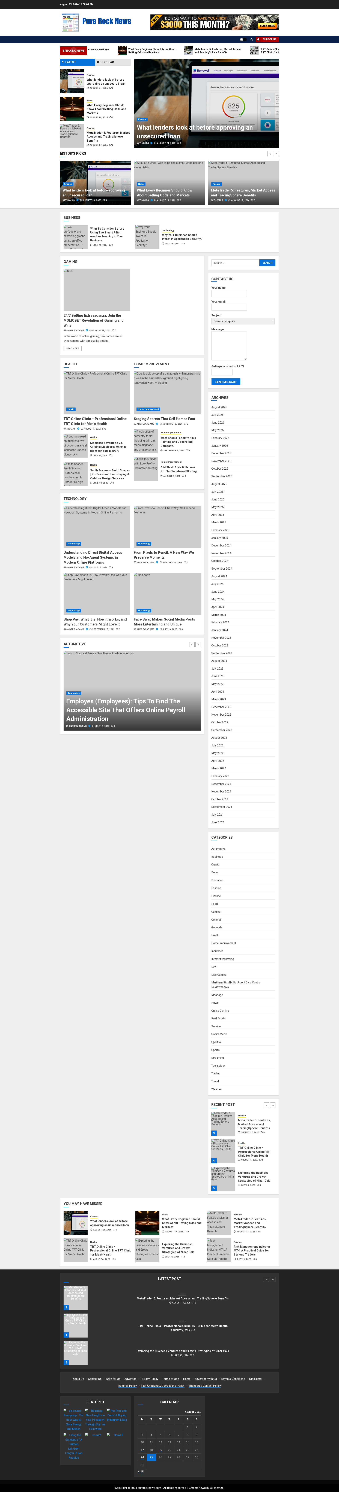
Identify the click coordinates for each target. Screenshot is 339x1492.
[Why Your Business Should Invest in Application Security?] (147, 237)
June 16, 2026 (99, 567)
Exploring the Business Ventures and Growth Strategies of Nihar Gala (254, 1149)
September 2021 (221, 807)
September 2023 (221, 653)
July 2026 (217, 415)
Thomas (144, 143)
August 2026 (219, 407)
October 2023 (219, 645)
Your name (218, 287)
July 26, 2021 (102, 726)
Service (216, 1026)
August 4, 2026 (98, 145)
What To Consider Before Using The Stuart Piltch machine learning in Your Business (107, 234)
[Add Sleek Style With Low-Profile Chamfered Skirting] (146, 469)
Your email (218, 301)
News (90, 73)
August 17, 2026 (99, 117)
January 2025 (219, 538)
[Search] (251, 39)
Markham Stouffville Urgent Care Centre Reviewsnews (235, 985)
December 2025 (221, 453)
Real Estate (218, 1018)
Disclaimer (255, 1379)
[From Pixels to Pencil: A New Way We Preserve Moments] (167, 527)
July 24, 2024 (100, 245)
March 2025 (218, 522)
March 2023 (218, 699)
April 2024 (217, 607)
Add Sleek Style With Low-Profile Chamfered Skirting (178, 469)
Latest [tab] (70, 62)
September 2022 (221, 730)
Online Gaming (220, 1010)
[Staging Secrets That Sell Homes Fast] (167, 392)
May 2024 (217, 599)
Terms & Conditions (233, 1379)
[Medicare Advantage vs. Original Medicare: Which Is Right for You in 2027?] (76, 446)
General (216, 919)
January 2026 (219, 445)
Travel (215, 1081)
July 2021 (217, 814)
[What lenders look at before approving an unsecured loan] (206, 103)
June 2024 (217, 591)
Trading (215, 1073)
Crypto (215, 864)
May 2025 (217, 507)
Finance (142, 119)
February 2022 (220, 776)
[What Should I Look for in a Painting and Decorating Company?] (146, 441)
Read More (72, 348)
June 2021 (217, 822)
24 (142, 1457)
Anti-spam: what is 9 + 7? (227, 366)
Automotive (74, 711)
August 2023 (219, 661)
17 (142, 1450)
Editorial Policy (127, 1385)
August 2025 (219, 484)
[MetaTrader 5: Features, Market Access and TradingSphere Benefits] (72, 109)
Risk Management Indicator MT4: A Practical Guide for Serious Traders (252, 1250)
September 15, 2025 (103, 629)
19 (160, 1450)
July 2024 (217, 584)
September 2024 (221, 568)
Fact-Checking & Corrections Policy (163, 1385)
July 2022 (217, 745)
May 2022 (217, 753)
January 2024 (219, 630)
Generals (216, 927)
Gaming (216, 911)
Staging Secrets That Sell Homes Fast (164, 419)
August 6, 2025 (171, 476)
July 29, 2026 (244, 1259)
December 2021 (221, 784)
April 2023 (217, 691)
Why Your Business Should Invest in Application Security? (182, 237)
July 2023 (217, 668)
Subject (216, 315)
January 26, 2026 (173, 562)
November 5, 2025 (173, 424)
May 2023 (217, 684)
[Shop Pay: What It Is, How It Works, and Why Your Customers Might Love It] (97, 594)
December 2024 (221, 545)
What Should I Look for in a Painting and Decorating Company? (178, 442)
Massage (217, 995)
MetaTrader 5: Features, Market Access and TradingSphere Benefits (108, 109)
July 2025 (217, 491)
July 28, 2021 (172, 243)
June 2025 (217, 499)
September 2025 (221, 476)
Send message (225, 382)
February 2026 (220, 438)
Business (217, 856)
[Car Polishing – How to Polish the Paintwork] (132, 691)
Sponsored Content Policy (205, 1385)
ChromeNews (197, 1488)
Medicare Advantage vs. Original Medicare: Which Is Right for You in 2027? (108, 446)
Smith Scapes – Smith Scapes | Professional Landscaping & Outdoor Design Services (110, 474)
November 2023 (221, 637)
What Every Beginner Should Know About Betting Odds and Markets (106, 81)
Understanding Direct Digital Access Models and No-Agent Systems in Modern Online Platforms (93, 557)
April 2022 (217, 760)
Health (90, 128)
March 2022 (218, 768)
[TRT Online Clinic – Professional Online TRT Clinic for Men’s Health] (72, 136)
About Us (78, 1379)
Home (187, 1379)
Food (214, 903)
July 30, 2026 (248, 1157)
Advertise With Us (206, 1379)
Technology (168, 230)
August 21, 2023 (101, 330)
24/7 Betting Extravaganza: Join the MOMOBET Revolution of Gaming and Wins (94, 320)
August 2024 (219, 576)
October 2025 (219, 468)
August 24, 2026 (166, 143)
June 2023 (217, 676)
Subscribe (269, 39)
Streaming (217, 1057)
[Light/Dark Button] (243, 39)
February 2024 (220, 622)
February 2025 (220, 530)
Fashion (216, 888)
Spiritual (216, 1042)
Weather (216, 1089)
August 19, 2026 (99, 90)
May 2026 (217, 430)
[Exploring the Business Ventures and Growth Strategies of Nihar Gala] (223, 1151)
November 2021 (221, 791)
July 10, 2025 (170, 629)
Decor (215, 872)
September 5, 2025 (173, 450)
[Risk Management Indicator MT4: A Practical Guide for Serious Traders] (219, 1250)
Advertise (130, 1379)
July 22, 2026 (100, 455)
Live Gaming (219, 974)
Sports (215, 1050)
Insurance (217, 951)
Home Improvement (148, 409)
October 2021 (219, 799)
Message (217, 329)
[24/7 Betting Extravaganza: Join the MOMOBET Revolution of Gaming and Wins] (97, 290)
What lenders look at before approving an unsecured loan (257, 1179)
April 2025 (217, 514)
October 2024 (219, 561)
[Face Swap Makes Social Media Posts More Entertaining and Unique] (167, 594)
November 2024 (221, 553)
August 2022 (219, 737)
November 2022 (221, 714)
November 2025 (221, 461)
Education (217, 880)
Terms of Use (170, 1379)
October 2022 (219, 722)
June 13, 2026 (100, 483)
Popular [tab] (107, 62)
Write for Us (113, 1379)
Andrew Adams (75, 330)
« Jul (141, 1471)
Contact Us (95, 1379)
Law (213, 966)
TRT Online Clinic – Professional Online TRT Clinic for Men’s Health (108, 136)
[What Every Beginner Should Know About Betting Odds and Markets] (72, 81)
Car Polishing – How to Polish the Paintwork (128, 719)
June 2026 (217, 422)
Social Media (219, 1034)
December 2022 (221, 707)
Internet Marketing (222, 959)
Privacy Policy (149, 1379)
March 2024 (218, 614)
